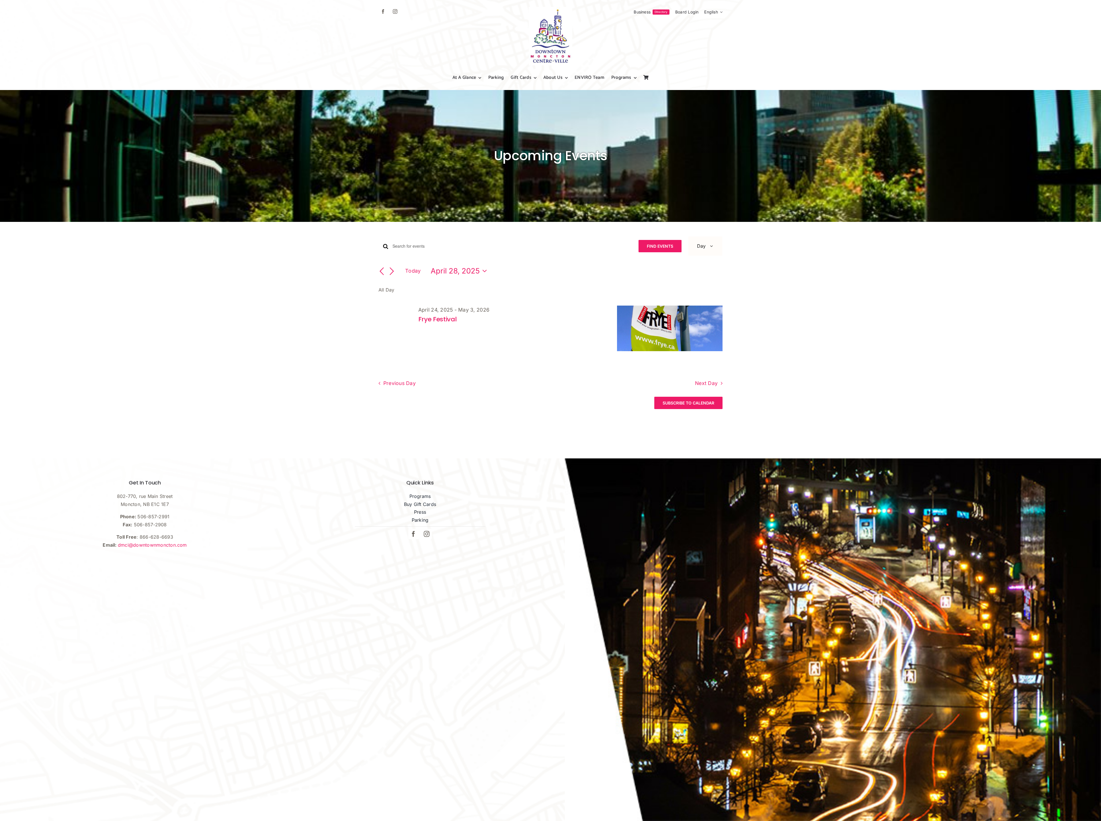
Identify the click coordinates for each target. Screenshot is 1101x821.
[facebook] (383, 11)
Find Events (660, 246)
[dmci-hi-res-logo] (550, 9)
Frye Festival (437, 319)
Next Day (706, 383)
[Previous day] (381, 271)
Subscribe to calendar (688, 402)
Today (413, 271)
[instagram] (395, 11)
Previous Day (399, 383)
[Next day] (391, 271)
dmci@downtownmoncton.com (152, 545)
